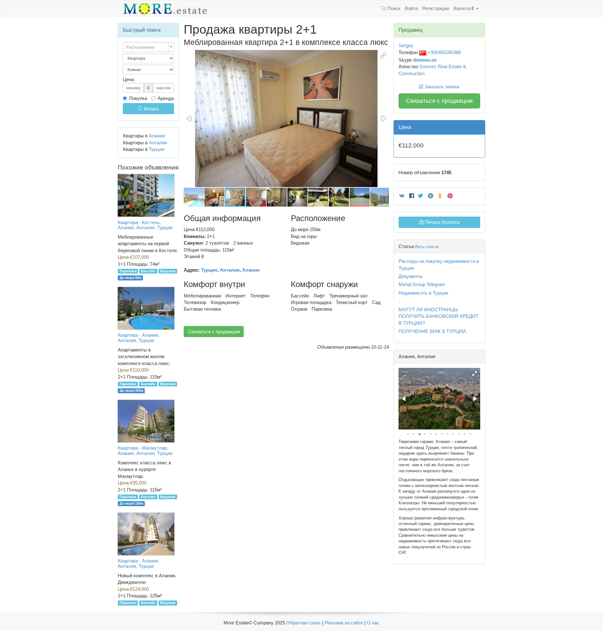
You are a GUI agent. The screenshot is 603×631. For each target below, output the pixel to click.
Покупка (138, 98)
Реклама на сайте (344, 622)
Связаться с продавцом (214, 331)
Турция (209, 270)
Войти (411, 8)
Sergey (406, 45)
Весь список (427, 246)
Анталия (230, 270)
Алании (157, 135)
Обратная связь (303, 622)
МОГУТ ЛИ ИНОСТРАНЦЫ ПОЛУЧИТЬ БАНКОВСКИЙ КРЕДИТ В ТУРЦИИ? (438, 316)
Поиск (393, 8)
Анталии (158, 142)
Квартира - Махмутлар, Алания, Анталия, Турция (145, 450)
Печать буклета (441, 222)
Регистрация (435, 8)
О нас (373, 622)
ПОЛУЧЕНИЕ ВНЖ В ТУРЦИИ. (433, 331)
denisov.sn (425, 60)
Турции (156, 149)
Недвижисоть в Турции (423, 293)
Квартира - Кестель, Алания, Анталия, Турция (145, 225)
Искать (151, 108)
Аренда (166, 98)
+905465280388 (443, 52)
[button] (383, 56)
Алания (251, 270)
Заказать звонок (441, 86)
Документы (411, 276)
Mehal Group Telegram (422, 284)
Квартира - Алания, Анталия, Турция (138, 337)
